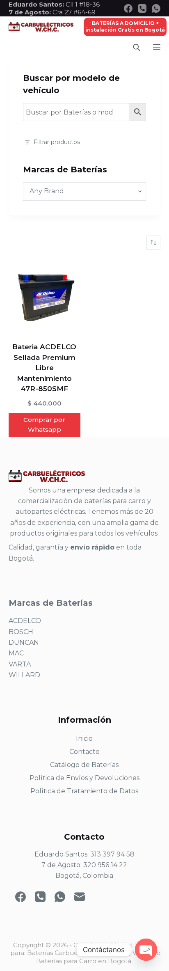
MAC (16, 653)
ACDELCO (25, 621)
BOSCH (21, 632)
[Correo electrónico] (79, 896)
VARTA (20, 664)
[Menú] (156, 47)
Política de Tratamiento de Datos (84, 791)
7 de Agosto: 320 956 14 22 (84, 865)
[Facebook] (128, 8)
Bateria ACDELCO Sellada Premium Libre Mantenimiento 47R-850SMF (44, 368)
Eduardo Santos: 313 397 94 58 (84, 854)
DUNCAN (24, 642)
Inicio (84, 738)
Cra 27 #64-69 (52, 12)
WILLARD (24, 675)
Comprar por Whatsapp (44, 425)
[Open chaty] (146, 950)
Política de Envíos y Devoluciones (84, 778)
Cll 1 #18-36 (83, 4)
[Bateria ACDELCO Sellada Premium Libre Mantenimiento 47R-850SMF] (44, 296)
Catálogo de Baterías (84, 765)
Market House (133, 945)
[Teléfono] (142, 8)
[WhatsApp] (156, 8)
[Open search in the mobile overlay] (136, 47)
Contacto (84, 752)
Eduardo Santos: (37, 4)
